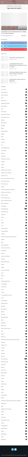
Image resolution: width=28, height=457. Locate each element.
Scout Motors (4, 395)
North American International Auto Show (10, 339)
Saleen (2, 389)
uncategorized (4, 425)
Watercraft (3, 439)
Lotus (2, 297)
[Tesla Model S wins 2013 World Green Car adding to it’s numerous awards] (14, 21)
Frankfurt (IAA (4, 228)
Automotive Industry (5, 114)
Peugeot (3, 342)
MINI (2, 320)
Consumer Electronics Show (7, 178)
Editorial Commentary (6, 192)
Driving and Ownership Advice (8, 189)
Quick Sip (3, 364)
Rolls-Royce (4, 384)
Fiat (2, 220)
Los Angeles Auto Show (6, 295)
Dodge (2, 186)
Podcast (3, 347)
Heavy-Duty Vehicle (5, 247)
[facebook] (14, 42)
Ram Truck (3, 370)
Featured (3, 214)
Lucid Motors (4, 300)
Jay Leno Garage (5, 270)
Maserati (3, 306)
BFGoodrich (4, 122)
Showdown (3, 403)
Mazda (2, 311)
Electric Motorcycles (5, 197)
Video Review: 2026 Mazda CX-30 (16, 57)
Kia (2, 278)
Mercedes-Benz (4, 317)
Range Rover (4, 372)
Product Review (4, 361)
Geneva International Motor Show (8, 236)
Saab (2, 386)
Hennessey (3, 250)
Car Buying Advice (5, 147)
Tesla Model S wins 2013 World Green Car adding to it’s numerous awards (13, 32)
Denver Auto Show (5, 181)
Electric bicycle (4, 195)
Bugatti (2, 134)
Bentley (2, 120)
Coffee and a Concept (6, 170)
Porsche (3, 356)
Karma (2, 275)
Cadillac (3, 139)
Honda (2, 253)
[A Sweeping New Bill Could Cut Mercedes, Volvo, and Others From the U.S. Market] (4, 66)
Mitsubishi (3, 322)
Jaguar (2, 267)
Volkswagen (3, 434)
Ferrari (2, 217)
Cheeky (3, 153)
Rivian (2, 381)
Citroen (2, 164)
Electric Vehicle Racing (6, 200)
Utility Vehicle (4, 428)
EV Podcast (3, 206)
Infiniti (2, 264)
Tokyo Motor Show (5, 420)
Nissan (2, 334)
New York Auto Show (7, 28)
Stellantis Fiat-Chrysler (6, 409)
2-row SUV (3, 89)
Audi (2, 109)
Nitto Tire (3, 336)
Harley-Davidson (5, 245)
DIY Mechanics (4, 183)
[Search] (25, 2)
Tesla (15, 28)
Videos (2, 431)
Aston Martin (4, 106)
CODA (2, 167)
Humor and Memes (5, 256)
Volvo (2, 436)
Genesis (3, 233)
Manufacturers (13, 26)
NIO (2, 331)
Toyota (2, 422)
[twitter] (14, 46)
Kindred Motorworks (5, 281)
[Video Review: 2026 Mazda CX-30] (4, 58)
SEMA (2, 397)
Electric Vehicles (4, 203)
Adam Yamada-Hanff (7, 35)
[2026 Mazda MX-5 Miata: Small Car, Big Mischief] (4, 81)
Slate (2, 406)
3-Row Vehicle (4, 92)
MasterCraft (3, 309)
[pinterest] (14, 49)
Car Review (3, 150)
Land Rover (3, 286)
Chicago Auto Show (5, 158)
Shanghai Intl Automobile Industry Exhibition (11, 400)
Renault (3, 375)
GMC (2, 242)
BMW (2, 128)
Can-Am (3, 142)
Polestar (3, 353)
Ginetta (2, 239)
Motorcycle (3, 325)
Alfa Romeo (3, 100)
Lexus (2, 289)
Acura (2, 97)
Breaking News (4, 131)
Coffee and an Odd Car (6, 172)
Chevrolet (3, 156)
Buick (2, 136)
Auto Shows (5, 26)
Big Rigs (3, 125)
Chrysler (3, 161)
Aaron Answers (4, 95)
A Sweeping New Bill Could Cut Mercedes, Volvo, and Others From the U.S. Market (18, 65)
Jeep (2, 272)
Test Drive (3, 417)
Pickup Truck (4, 345)
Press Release (4, 359)
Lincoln (2, 292)
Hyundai (3, 259)
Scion (2, 392)
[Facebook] (12, 449)
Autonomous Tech (5, 117)
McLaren (3, 314)
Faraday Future (4, 211)
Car (2, 145)
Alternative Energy (5, 103)
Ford (2, 225)
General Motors (4, 231)
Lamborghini (4, 284)
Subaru (2, 411)
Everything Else (4, 208)
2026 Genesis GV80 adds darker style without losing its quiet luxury (17, 72)
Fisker (2, 222)
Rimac (2, 378)
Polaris (2, 350)
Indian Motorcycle (5, 261)
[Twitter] (15, 449)
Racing (2, 367)
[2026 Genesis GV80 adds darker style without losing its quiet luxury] (4, 73)
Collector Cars (4, 175)
